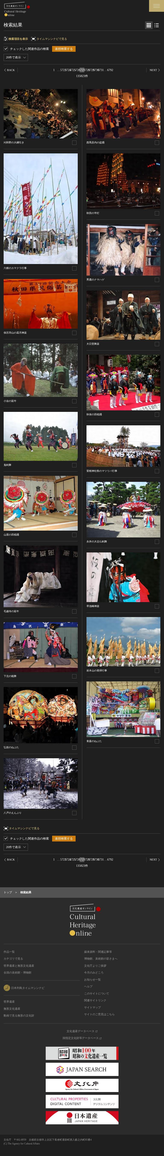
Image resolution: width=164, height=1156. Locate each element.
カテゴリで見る (13, 958)
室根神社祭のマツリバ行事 (101, 470)
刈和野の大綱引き (14, 142)
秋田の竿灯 (92, 213)
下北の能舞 (10, 676)
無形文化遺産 (12, 1008)
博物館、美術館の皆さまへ (100, 958)
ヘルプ (88, 986)
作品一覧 (9, 951)
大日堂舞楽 (92, 343)
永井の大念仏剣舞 (96, 541)
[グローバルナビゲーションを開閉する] (156, 6)
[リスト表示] (156, 25)
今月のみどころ (94, 972)
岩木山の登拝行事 (96, 670)
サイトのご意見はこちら (99, 1014)
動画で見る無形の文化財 (19, 1015)
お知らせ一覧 (92, 979)
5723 (63, 70)
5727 (82, 70)
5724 (68, 70)
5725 (72, 70)
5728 (86, 70)
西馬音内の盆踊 (95, 142)
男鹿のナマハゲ (95, 279)
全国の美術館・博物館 (17, 972)
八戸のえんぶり (13, 812)
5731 (100, 70)
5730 (96, 70)
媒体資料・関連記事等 (98, 951)
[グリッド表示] (149, 25)
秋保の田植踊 (94, 414)
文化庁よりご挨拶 (95, 965)
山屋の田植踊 (11, 534)
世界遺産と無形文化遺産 (19, 965)
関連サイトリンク (95, 1000)
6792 (110, 70)
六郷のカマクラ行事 (15, 268)
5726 (77, 70)
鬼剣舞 (7, 464)
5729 (91, 70)
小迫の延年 (10, 400)
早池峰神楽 (92, 606)
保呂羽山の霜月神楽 (15, 332)
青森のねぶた (94, 741)
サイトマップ (92, 1007)
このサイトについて (96, 993)
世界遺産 (9, 1001)
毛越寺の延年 (11, 611)
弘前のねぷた (11, 747)
